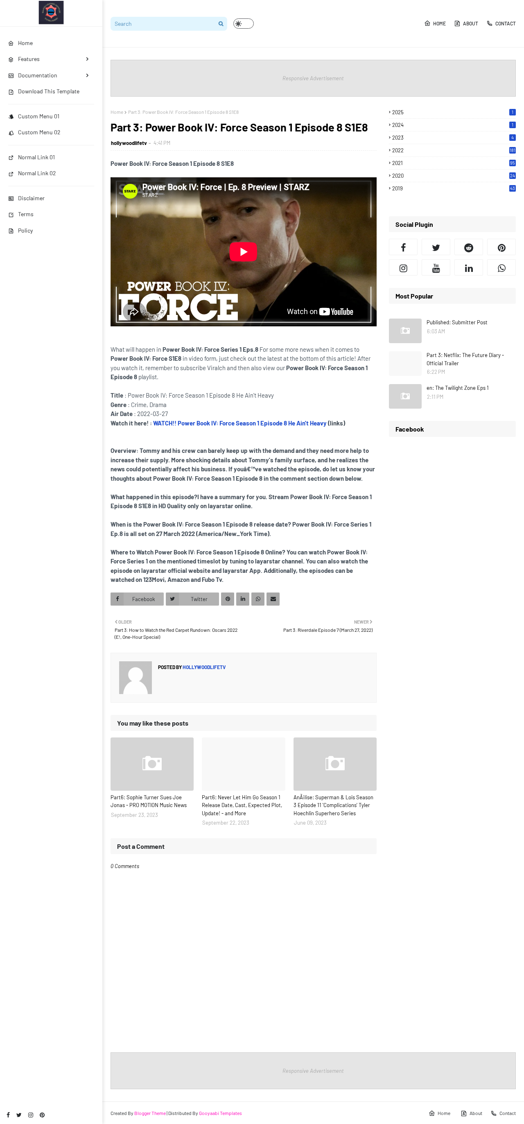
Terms (26, 213)
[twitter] (19, 1114)
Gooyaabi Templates (220, 1113)
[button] (243, 23)
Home (439, 23)
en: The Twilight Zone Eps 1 (458, 387)
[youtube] (436, 267)
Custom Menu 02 (39, 132)
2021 (453, 163)
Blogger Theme (150, 1113)
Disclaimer (31, 197)
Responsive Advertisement (313, 78)
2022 (453, 150)
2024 (452, 125)
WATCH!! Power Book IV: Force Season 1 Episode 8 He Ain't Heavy (240, 423)
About (470, 23)
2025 (452, 112)
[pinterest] (42, 1114)
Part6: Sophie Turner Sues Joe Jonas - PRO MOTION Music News (149, 801)
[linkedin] (468, 267)
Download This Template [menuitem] (48, 91)
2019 (453, 188)
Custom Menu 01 (38, 116)
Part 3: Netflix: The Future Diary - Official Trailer (465, 359)
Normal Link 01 (36, 157)
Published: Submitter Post (457, 322)
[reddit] (468, 247)
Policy (25, 230)
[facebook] (8, 1114)
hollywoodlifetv (129, 143)
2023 (453, 137)
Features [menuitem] (29, 58)
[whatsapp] (501, 267)
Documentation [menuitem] (37, 75)
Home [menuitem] (25, 42)
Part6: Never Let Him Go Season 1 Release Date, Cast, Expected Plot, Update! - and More (242, 805)
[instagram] (30, 1114)
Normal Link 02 (37, 173)
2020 (453, 175)
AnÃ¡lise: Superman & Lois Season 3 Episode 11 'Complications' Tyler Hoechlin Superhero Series (333, 805)
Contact (505, 23)
